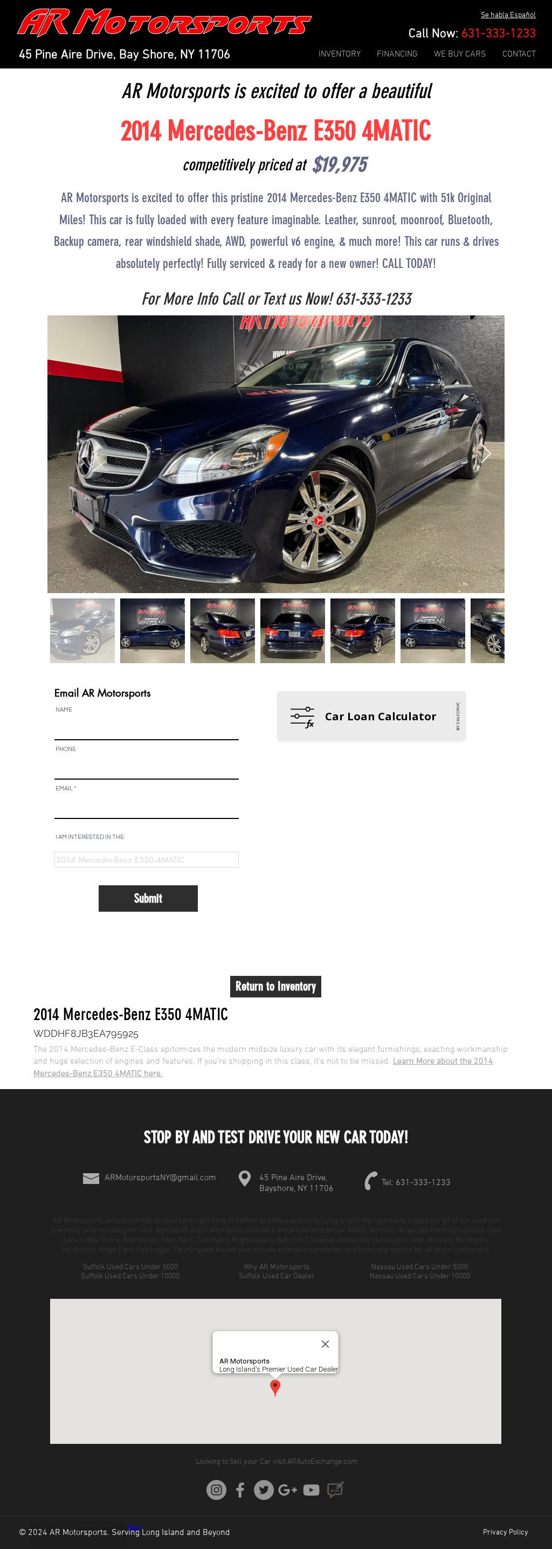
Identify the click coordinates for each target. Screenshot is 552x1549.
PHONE (66, 749)
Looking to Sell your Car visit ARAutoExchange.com (276, 1462)
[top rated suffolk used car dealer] (216, 1490)
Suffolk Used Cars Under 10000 (131, 1276)
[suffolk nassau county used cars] (264, 1490)
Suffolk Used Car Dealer (277, 1276)
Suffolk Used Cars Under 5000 (131, 1267)
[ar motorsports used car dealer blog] (335, 1490)
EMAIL (64, 788)
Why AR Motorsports (276, 1267)
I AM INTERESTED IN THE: (90, 837)
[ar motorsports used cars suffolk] (288, 1490)
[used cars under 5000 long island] (240, 1490)
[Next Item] (486, 454)
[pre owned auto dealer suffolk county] (311, 1490)
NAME (64, 710)
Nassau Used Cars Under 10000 (421, 1276)
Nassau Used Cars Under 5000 (420, 1267)
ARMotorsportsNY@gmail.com (160, 1178)
